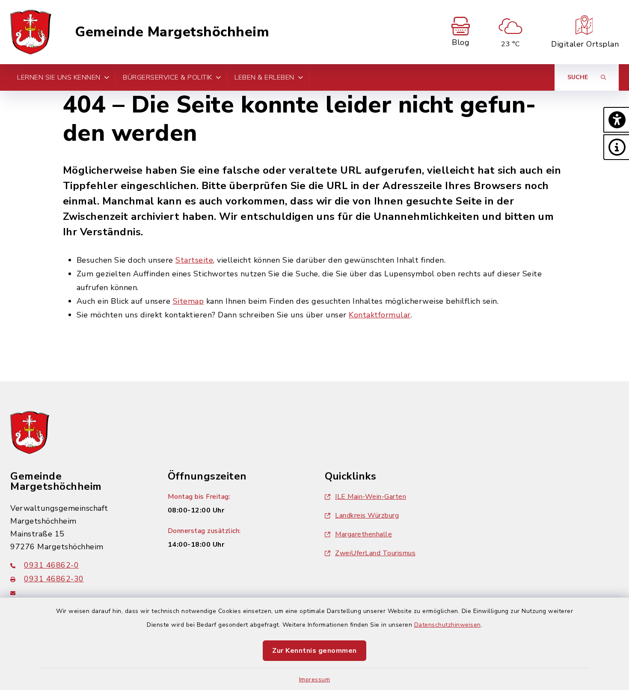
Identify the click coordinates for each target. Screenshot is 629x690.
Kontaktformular (380, 315)
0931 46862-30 (54, 579)
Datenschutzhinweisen (447, 625)
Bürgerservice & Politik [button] (167, 77)
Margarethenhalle (363, 534)
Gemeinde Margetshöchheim (172, 32)
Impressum (314, 679)
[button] (616, 120)
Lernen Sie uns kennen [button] (59, 77)
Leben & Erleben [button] (264, 77)
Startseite (194, 260)
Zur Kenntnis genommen (314, 650)
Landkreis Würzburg (367, 515)
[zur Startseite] (30, 32)
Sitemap (188, 301)
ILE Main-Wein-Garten (370, 496)
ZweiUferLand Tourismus (375, 553)
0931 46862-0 (51, 565)
